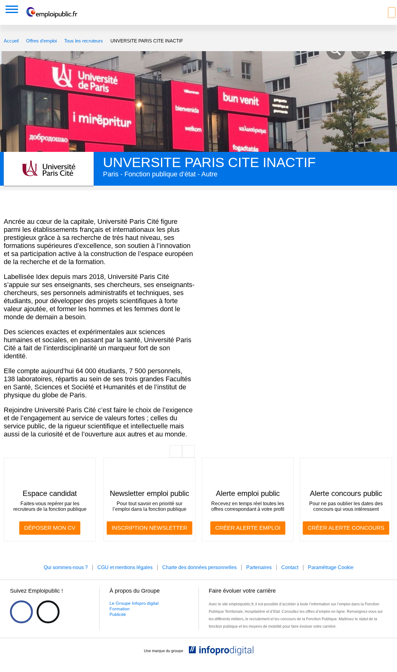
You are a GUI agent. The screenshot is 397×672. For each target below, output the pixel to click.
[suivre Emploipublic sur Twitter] (48, 611)
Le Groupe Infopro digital (133, 603)
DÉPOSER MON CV (49, 528)
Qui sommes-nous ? (66, 567)
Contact (289, 567)
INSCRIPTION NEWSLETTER (149, 528)
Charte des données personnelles (199, 567)
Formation (119, 608)
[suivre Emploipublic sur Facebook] (21, 611)
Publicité (117, 614)
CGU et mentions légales (125, 567)
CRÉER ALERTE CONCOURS (346, 528)
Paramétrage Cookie (331, 567)
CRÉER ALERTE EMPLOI (247, 528)
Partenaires (259, 567)
